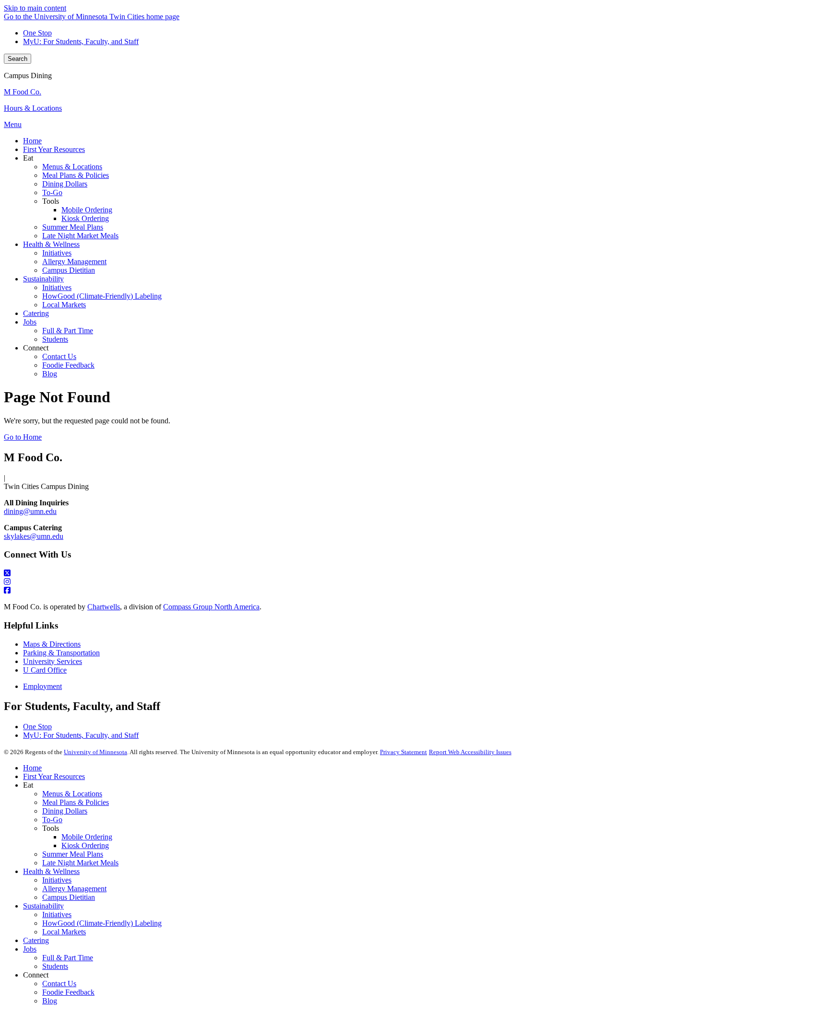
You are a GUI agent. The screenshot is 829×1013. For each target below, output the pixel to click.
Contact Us (59, 983)
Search (17, 58)
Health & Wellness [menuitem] (51, 244)
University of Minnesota (95, 752)
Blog (49, 1001)
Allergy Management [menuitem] (74, 261)
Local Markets (64, 932)
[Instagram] (414, 582)
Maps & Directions (52, 644)
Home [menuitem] (32, 141)
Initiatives (56, 880)
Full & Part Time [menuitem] (67, 330)
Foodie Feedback (68, 992)
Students (55, 966)
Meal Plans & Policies (75, 802)
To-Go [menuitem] (52, 192)
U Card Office (45, 670)
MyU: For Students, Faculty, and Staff (81, 41)
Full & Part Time (67, 958)
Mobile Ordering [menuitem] (86, 210)
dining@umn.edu (30, 511)
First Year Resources (54, 776)
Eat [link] (28, 158)
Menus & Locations (72, 794)
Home (32, 768)
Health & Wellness (51, 871)
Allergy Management (74, 889)
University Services (52, 661)
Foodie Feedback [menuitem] (68, 365)
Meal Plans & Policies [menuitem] (75, 175)
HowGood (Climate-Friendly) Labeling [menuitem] (102, 296)
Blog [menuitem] (49, 374)
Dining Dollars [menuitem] (64, 184)
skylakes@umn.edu (33, 536)
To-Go (52, 819)
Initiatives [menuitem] (56, 253)
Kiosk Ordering (85, 845)
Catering (36, 940)
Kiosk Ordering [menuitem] (85, 218)
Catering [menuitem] (36, 313)
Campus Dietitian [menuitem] (68, 270)
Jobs (29, 949)
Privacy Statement (403, 752)
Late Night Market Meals (80, 863)
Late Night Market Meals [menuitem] (80, 236)
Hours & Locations (33, 108)
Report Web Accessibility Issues (470, 752)
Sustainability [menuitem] (43, 279)
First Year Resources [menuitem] (54, 149)
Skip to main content (35, 8)
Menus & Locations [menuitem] (72, 167)
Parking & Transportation (61, 653)
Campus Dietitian (68, 897)
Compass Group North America (211, 607)
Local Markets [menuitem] (64, 305)
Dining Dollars (64, 811)
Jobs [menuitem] (29, 322)
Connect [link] (35, 348)
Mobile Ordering (86, 837)
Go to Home (23, 437)
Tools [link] (50, 201)
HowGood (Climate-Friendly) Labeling (102, 923)
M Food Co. (22, 92)
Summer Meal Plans (72, 854)
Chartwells (103, 607)
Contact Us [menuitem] (59, 356)
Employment (42, 686)
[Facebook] (414, 590)
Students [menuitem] (55, 339)
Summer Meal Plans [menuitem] (72, 227)
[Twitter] (414, 573)
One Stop (37, 33)
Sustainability (43, 906)
